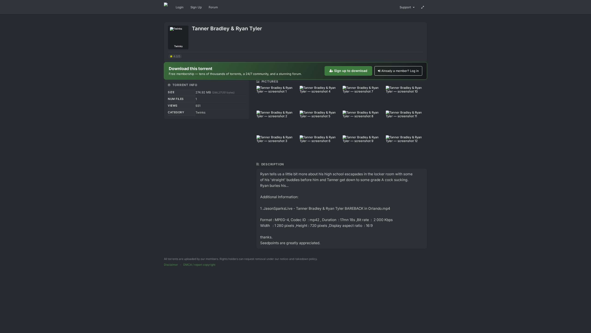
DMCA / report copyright (199, 264)
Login (180, 7)
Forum (213, 7)
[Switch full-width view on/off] (422, 7)
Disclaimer (171, 264)
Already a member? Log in (400, 71)
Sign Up (196, 7)
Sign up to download (350, 71)
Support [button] (406, 7)
